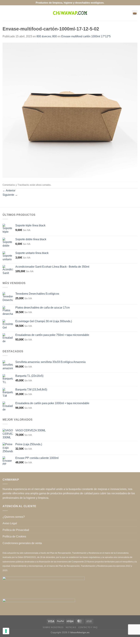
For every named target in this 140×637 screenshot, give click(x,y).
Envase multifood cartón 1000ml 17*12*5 (86, 36)
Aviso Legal (10, 523)
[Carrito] (134, 13)
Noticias (71, 627)
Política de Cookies (14, 536)
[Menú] (5, 13)
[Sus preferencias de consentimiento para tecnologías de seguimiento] (6, 631)
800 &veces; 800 (47, 36)
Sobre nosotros (53, 627)
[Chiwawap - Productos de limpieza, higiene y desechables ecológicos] (70, 13)
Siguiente (10, 194)
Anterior (9, 190)
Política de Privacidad (16, 530)
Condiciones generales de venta (22, 543)
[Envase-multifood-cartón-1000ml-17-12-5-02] (70, 110)
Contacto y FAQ (87, 627)
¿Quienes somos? (14, 516)
